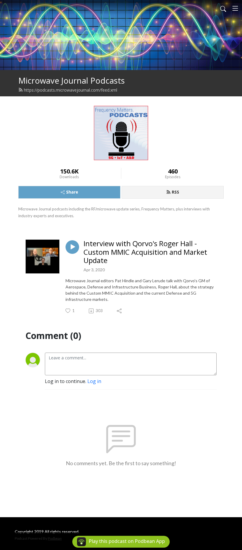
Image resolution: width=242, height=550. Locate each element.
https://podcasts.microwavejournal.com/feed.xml (70, 90)
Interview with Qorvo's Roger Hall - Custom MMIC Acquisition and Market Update (145, 252)
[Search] (223, 8)
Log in (94, 381)
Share (72, 192)
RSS (175, 192)
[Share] (119, 311)
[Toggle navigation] (235, 8)
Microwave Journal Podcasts (71, 80)
